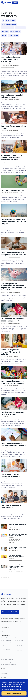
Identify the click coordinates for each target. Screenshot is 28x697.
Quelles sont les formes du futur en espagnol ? (13, 413)
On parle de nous (5, 670)
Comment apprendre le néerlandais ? (11, 506)
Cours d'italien (18, 645)
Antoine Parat (12, 569)
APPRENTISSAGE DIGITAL (7, 163)
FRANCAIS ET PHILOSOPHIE (15, 560)
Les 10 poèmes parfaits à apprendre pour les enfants (16, 555)
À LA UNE (20, 571)
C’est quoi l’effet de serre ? (12, 190)
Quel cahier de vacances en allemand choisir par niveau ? (14, 382)
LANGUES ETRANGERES (6, 65)
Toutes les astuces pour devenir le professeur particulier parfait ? (11, 157)
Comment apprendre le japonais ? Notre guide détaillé (11, 352)
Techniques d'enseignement (8, 662)
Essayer (15, 2)
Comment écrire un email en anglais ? (13, 127)
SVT (21, 192)
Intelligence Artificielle (15, 529)
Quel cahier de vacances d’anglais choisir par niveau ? (13, 444)
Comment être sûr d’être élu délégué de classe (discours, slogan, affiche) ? (16, 566)
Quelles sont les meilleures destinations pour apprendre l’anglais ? (13, 221)
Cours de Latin (18, 650)
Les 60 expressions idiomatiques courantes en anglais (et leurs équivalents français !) (13, 286)
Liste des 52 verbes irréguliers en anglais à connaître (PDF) (18, 535)
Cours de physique (5, 649)
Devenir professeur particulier (8, 664)
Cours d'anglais (18, 637)
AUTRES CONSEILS (13, 571)
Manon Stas (11, 537)
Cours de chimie (5, 637)
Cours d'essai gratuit (10, 611)
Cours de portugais (19, 653)
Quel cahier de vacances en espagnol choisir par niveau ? (13, 253)
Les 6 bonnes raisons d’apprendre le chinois (10, 475)
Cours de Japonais (19, 648)
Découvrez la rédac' (6, 677)
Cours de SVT (4, 652)
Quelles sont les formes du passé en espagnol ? (13, 320)
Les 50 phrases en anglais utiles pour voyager (12, 96)
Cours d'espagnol (19, 640)
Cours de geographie (6, 642)
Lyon (2, 631)
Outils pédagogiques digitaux (8, 659)
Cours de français (19, 642)
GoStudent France (13, 527)
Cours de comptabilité (6, 640)
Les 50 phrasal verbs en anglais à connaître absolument (11, 59)
